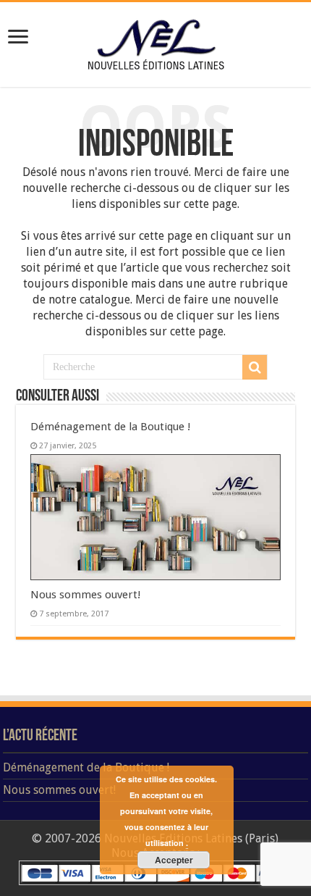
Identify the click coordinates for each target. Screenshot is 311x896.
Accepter (174, 859)
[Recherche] (254, 367)
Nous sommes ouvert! (85, 594)
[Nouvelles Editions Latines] (155, 42)
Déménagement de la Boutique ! (110, 426)
